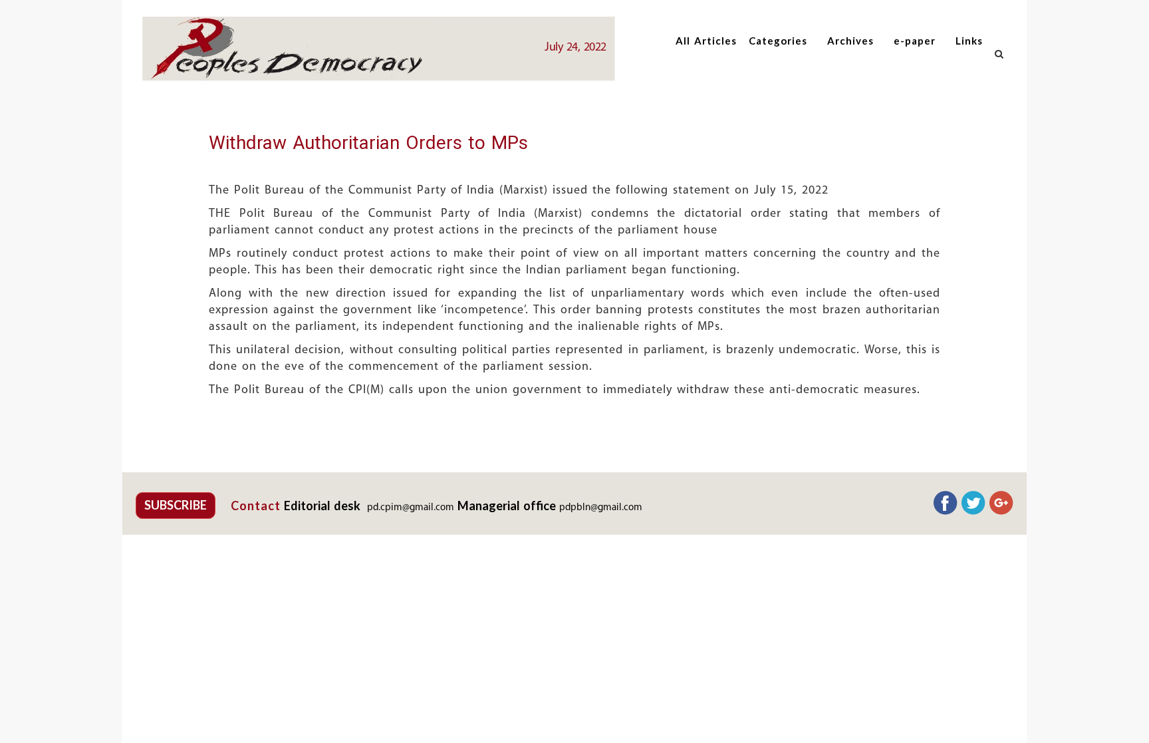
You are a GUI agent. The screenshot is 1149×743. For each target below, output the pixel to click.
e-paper (915, 41)
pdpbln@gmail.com (600, 508)
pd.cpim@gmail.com (410, 508)
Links (969, 41)
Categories (778, 41)
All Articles (706, 41)
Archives (850, 41)
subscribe (175, 505)
